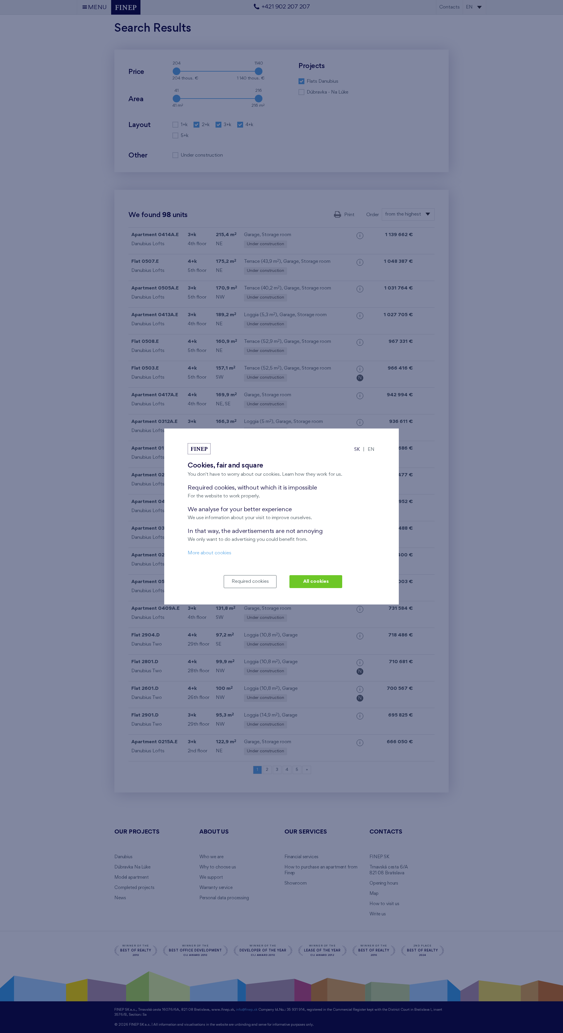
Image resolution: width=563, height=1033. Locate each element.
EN (371, 449)
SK (357, 449)
